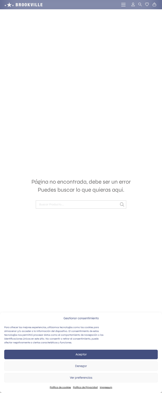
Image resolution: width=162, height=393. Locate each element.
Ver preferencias (81, 377)
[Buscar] (122, 204)
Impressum (106, 387)
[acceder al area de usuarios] (131, 4)
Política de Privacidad (85, 387)
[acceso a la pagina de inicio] (23, 4)
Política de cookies (60, 387)
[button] (147, 4)
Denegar (81, 366)
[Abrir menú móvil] (123, 4)
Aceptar (81, 354)
